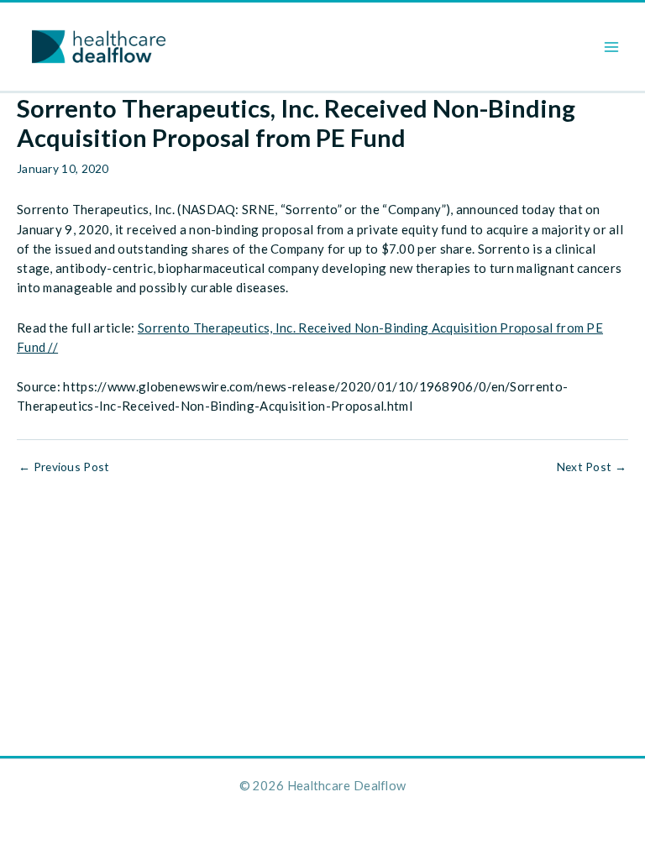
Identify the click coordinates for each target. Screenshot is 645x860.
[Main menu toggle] (612, 46)
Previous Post (64, 467)
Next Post (592, 467)
